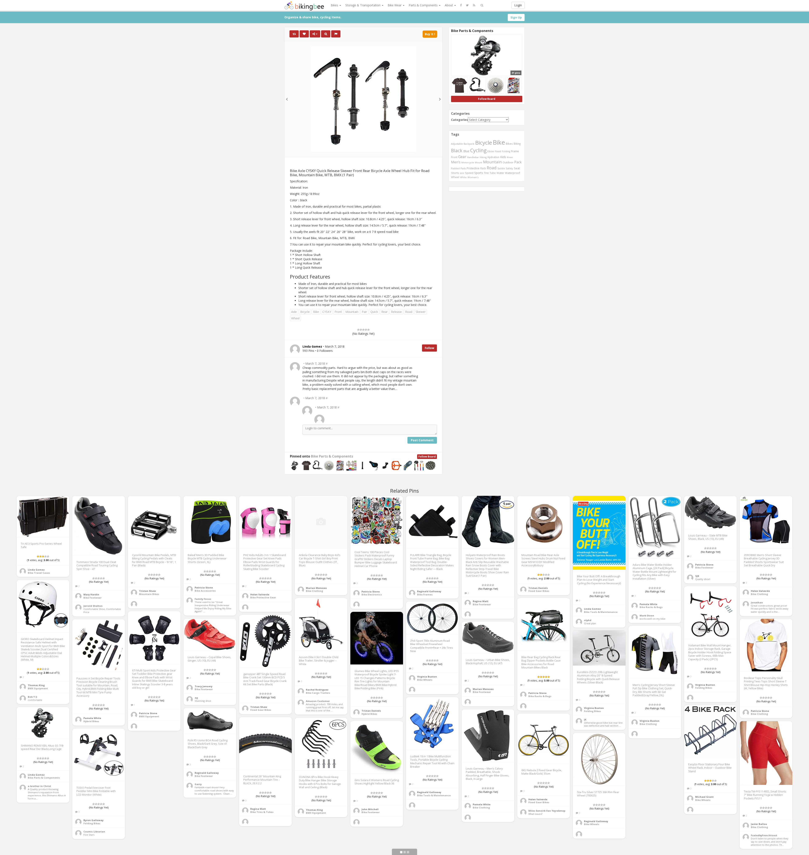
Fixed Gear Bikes (538, 590)
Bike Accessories (205, 590)
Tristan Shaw (147, 590)
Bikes (335, 5)
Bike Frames (425, 594)
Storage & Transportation (363, 5)
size (462, 173)
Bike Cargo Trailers (318, 692)
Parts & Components (423, 5)
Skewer (421, 312)
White (463, 177)
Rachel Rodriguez (317, 689)
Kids (503, 157)
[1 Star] (358, 329)
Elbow (490, 151)
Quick (374, 312)
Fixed (498, 151)
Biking (517, 143)
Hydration (493, 157)
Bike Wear (395, 5)
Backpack (469, 143)
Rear (384, 312)
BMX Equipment (38, 688)
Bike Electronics (372, 594)
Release (396, 312)
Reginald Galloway (429, 591)
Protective (473, 168)
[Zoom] (325, 33)
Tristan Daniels (538, 588)
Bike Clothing (314, 590)
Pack (518, 162)
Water (500, 173)
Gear (462, 156)
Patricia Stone (204, 587)
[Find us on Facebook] (461, 5)
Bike (316, 312)
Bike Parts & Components (332, 456)
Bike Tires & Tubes (261, 812)
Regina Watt (480, 601)
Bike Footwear (92, 597)
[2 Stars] (361, 329)
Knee (510, 157)
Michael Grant (704, 796)
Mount (478, 162)
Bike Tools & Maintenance (600, 612)
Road (408, 312)
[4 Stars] (366, 329)
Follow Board (427, 456)
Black (456, 150)
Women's (473, 177)
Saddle (501, 168)
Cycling (478, 150)
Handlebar (473, 157)
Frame (515, 151)
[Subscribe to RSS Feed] (474, 5)
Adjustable (457, 143)
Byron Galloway (93, 820)
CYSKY (326, 312)
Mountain (351, 312)
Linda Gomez (36, 569)
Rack (483, 168)
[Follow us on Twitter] (467, 5)
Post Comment (422, 440)
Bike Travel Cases (39, 572)
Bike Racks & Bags (651, 607)
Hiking (483, 157)
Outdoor (508, 162)
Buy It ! (430, 34)
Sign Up (516, 17)
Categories (459, 120)
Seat (517, 168)
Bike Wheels (424, 679)
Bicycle (305, 312)
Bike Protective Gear (263, 597)
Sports (478, 173)
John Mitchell (370, 809)
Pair (364, 312)
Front (338, 312)
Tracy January (203, 686)
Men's (456, 162)
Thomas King (36, 685)
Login (518, 5)
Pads (463, 168)
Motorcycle (467, 162)
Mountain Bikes (149, 594)
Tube (493, 173)
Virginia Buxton (705, 684)
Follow (429, 348)
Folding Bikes (703, 687)
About (449, 5)
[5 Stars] (368, 329)
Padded (455, 168)
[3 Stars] (363, 329)
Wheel (295, 318)
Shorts (455, 173)
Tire (486, 173)
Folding (506, 151)
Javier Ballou (759, 824)
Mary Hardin (91, 594)
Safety (509, 168)
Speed (469, 173)
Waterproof (512, 173)
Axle (294, 312)
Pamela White (648, 604)
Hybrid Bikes (369, 713)
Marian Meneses (316, 588)
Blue (466, 151)
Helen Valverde (259, 594)
